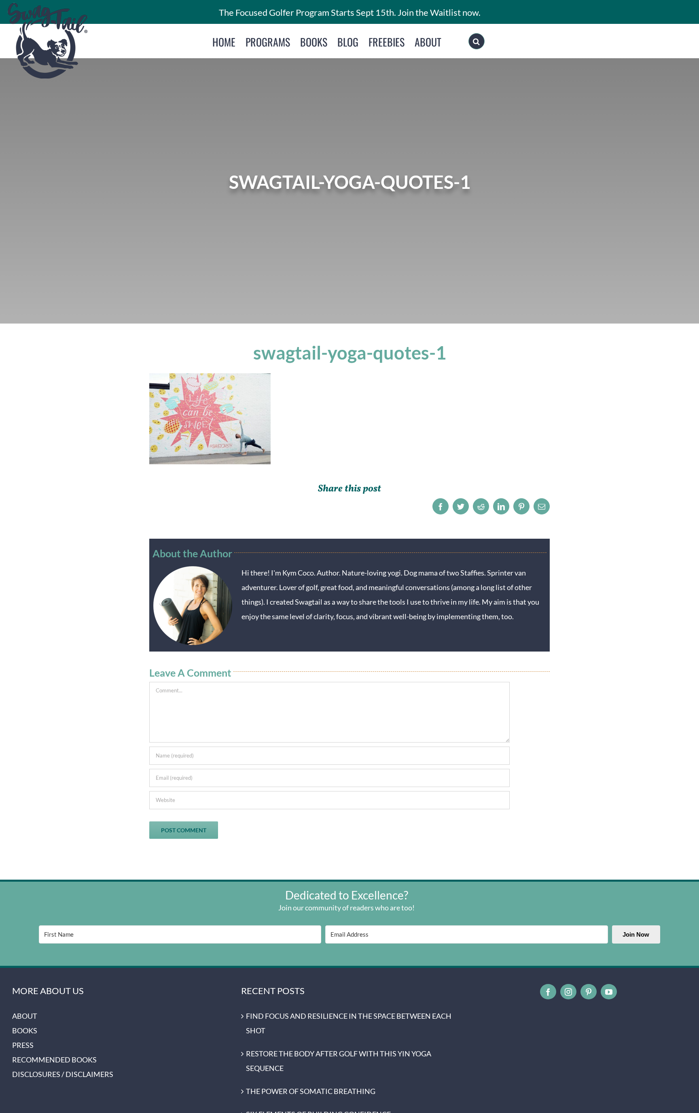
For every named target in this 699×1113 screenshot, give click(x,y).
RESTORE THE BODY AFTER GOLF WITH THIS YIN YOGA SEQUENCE (338, 1061)
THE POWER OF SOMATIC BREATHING (310, 1091)
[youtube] (609, 991)
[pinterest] (588, 991)
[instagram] (568, 991)
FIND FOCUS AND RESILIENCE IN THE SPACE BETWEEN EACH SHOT (348, 1023)
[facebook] (548, 991)
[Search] (476, 41)
